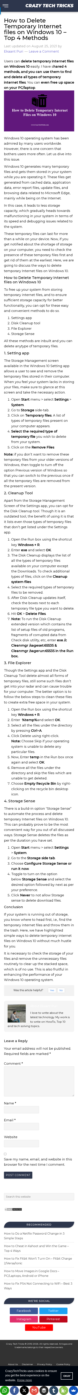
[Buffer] (43, 1390)
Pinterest (53, 1319)
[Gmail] (34, 1390)
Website (10, 1137)
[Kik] (63, 1390)
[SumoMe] (73, 1390)
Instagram (24, 1319)
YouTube (39, 1327)
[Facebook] (14, 1390)
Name (10, 1103)
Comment (13, 1064)
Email (10, 1120)
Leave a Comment (44, 51)
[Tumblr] (53, 1390)
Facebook (24, 1311)
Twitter (53, 1311)
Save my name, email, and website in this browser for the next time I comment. (38, 1162)
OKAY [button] (66, 1376)
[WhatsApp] (4, 1390)
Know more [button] (24, 1380)
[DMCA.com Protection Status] (13, 1212)
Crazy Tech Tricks (49, 5)
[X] (24, 1390)
